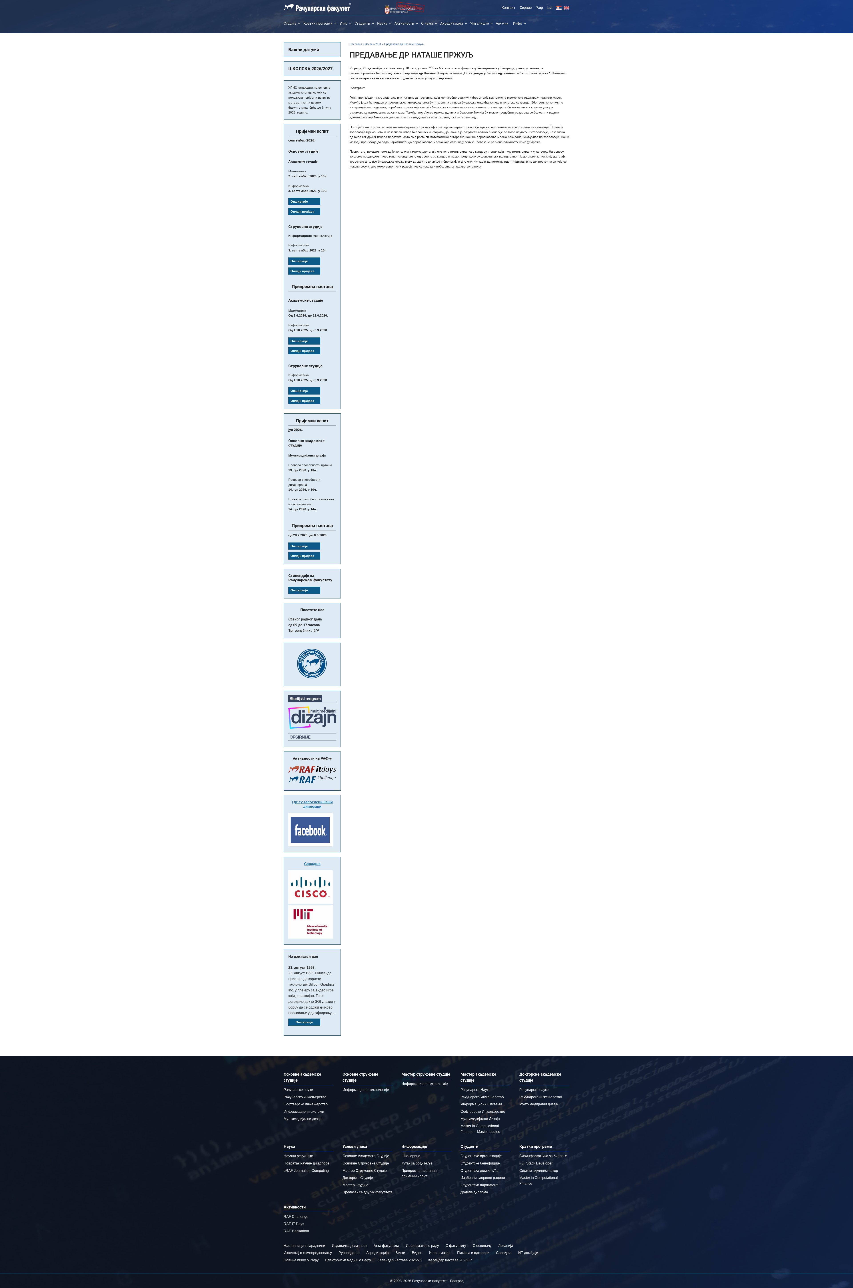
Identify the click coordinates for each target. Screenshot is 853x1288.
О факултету (456, 1246)
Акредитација (451, 23)
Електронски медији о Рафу (348, 1260)
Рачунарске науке (298, 1090)
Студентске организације (481, 1156)
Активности (404, 23)
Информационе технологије (366, 1090)
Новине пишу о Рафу (301, 1260)
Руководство (349, 1253)
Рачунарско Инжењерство (482, 1097)
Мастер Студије (355, 1185)
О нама (427, 23)
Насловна (356, 44)
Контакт (508, 8)
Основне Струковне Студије (366, 1163)
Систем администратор (538, 1170)
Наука (382, 23)
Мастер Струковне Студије (365, 1170)
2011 (378, 44)
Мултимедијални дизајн (303, 1119)
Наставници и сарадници (304, 1246)
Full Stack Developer (535, 1163)
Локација (505, 1246)
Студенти (362, 23)
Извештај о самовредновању (308, 1253)
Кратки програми (318, 23)
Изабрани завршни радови (482, 1178)
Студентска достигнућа (479, 1170)
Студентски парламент (479, 1185)
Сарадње (312, 864)
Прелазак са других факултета (368, 1192)
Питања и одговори (473, 1253)
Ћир (539, 8)
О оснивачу (482, 1246)
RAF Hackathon (296, 1231)
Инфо (517, 23)
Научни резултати (298, 1156)
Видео (417, 1253)
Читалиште (479, 23)
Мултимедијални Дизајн (480, 1119)
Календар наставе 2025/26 (400, 1260)
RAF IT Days (294, 1224)
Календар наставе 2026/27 (450, 1260)
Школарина (410, 1156)
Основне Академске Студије (366, 1156)
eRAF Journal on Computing (306, 1170)
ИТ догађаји (528, 1253)
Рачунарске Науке (475, 1090)
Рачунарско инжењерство (305, 1097)
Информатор (439, 1253)
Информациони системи (304, 1111)
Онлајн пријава (302, 211)
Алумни (502, 23)
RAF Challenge (296, 1216)
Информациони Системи (481, 1104)
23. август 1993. (301, 967)
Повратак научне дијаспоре (306, 1163)
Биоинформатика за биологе (543, 1156)
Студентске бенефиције (480, 1163)
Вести (369, 44)
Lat (549, 8)
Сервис (526, 8)
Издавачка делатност (349, 1246)
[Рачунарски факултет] (317, 8)
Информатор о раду (422, 1246)
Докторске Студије (358, 1178)
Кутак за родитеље (416, 1163)
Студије (290, 23)
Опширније (299, 201)
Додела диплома (474, 1192)
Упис (343, 23)
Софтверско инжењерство (306, 1104)
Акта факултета (386, 1246)
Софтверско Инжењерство (482, 1111)
